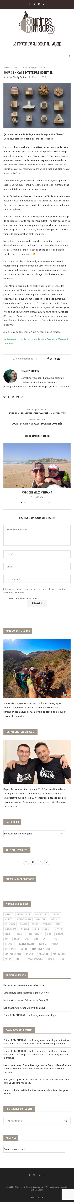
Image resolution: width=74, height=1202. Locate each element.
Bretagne (47, 924)
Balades (23, 924)
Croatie (8, 934)
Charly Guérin (20, 77)
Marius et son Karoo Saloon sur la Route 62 (25, 1000)
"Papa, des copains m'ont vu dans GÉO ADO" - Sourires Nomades (36, 1079)
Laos (36, 939)
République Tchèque (41, 949)
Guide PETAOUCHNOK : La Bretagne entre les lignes (30, 1015)
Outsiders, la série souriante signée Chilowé (26, 992)
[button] (6, 473)
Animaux (55, 914)
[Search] (70, 56)
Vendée (19, 959)
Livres (45, 939)
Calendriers (10, 929)
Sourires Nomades (13, 954)
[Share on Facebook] (48, 358)
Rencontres (10, 949)
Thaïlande (43, 954)
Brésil (58, 924)
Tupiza (8, 959)
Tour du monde (59, 954)
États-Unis (52, 959)
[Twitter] (34, 4)
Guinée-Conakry (35, 934)
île (63, 959)
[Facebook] (29, 4)
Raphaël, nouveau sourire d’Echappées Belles (43, 1043)
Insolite (59, 934)
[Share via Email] (58, 358)
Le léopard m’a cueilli (20, 1082)
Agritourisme (41, 914)
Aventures (10, 924)
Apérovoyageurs (24, 919)
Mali (55, 939)
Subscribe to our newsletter (23, 598)
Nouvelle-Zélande (26, 944)
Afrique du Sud (23, 914)
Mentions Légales (37, 1189)
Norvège (9, 944)
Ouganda (42, 944)
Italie (16, 939)
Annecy (8, 919)
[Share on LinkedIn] (55, 358)
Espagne (20, 934)
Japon (26, 939)
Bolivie (35, 924)
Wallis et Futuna (35, 959)
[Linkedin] (44, 4)
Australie (55, 919)
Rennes (24, 949)
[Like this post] (44, 358)
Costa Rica (59, 929)
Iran (7, 939)
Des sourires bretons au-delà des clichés (24, 985)
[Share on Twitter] (51, 358)
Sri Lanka (30, 954)
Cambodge (25, 929)
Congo (46, 929)
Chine (36, 929)
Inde (49, 934)
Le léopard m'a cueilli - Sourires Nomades (25, 1090)
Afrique (8, 914)
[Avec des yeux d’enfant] (37, 465)
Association (40, 919)
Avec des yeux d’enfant (37, 492)
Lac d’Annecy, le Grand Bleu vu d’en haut (24, 1007)
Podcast (55, 944)
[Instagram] (39, 4)
